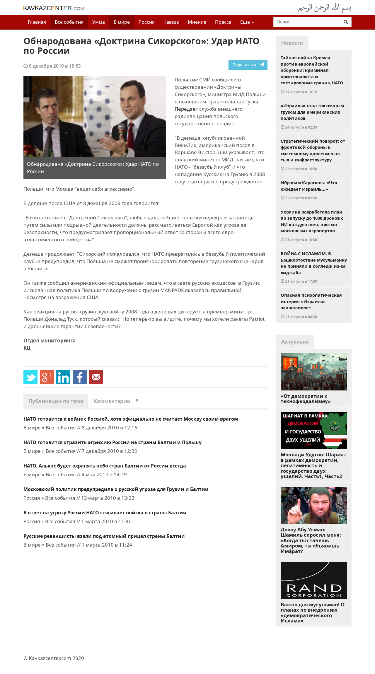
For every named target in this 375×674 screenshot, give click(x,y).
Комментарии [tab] (116, 401)
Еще (245, 22)
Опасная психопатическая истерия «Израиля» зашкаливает (311, 305)
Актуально (295, 341)
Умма (98, 22)
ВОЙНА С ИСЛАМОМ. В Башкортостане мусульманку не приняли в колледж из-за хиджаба (314, 267)
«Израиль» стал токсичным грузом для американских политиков (312, 116)
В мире (122, 22)
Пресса (223, 22)
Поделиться (246, 64)
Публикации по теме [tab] (55, 401)
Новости (292, 43)
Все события (69, 22)
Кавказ (171, 22)
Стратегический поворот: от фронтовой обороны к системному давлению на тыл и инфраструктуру (313, 154)
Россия (147, 22)
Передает (186, 108)
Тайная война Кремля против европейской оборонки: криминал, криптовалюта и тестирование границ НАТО (312, 74)
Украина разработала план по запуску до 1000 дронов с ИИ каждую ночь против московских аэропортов (312, 225)
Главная (37, 22)
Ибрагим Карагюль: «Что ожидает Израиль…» (309, 190)
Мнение (197, 22)
